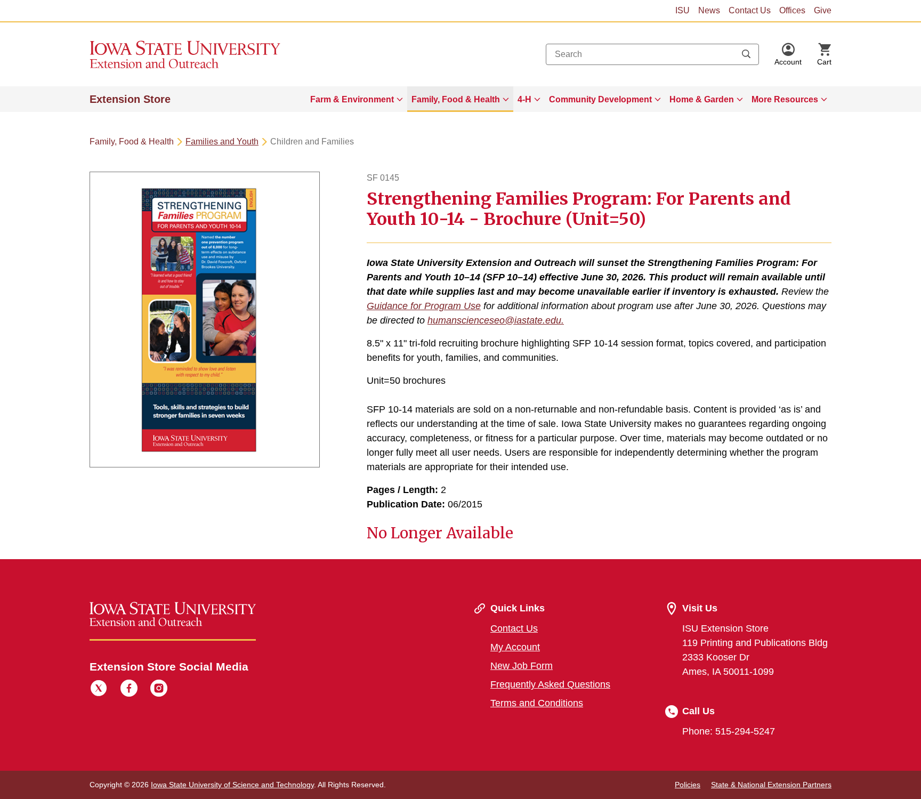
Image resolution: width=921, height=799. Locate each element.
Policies (687, 784)
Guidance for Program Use (424, 306)
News (709, 10)
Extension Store (130, 99)
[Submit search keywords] (746, 54)
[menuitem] (356, 99)
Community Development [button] (600, 99)
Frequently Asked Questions (550, 684)
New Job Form (521, 665)
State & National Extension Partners (771, 784)
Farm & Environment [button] (352, 99)
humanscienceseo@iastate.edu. (495, 320)
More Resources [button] (785, 99)
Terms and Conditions (536, 703)
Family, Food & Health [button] (455, 99)
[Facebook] (129, 689)
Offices (792, 10)
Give (822, 10)
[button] (788, 54)
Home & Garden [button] (701, 99)
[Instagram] (158, 689)
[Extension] (185, 54)
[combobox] (652, 54)
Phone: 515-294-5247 (728, 731)
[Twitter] (99, 689)
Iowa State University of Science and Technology (232, 784)
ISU (682, 10)
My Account (515, 647)
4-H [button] (524, 99)
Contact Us (750, 10)
